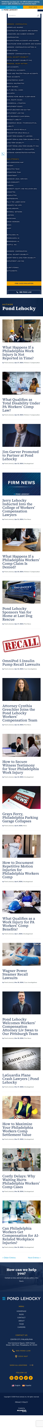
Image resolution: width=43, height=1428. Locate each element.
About (10, 156)
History (10, 166)
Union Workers (13, 222)
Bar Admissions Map (15, 162)
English (17, 1385)
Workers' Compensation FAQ (18, 54)
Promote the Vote (14, 205)
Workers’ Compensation (17, 24)
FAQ (8, 248)
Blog (21, 1314)
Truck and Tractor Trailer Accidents (22, 74)
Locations (11, 231)
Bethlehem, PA (12, 235)
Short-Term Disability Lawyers (19, 136)
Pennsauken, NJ (13, 238)
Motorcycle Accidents (16, 70)
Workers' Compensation (32, 363)
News (9, 225)
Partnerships (12, 199)
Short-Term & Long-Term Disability (21, 258)
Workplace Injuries (15, 27)
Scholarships (12, 209)
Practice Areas (14, 21)
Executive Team (13, 169)
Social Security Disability (17, 57)
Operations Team (14, 172)
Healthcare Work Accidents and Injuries (24, 44)
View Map (23, 1356)
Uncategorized (28, 463)
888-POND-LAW (25, 292)
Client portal (11, 7)
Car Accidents (13, 67)
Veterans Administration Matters (21, 153)
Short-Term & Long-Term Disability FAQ (23, 139)
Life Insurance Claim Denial (18, 116)
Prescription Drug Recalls (18, 133)
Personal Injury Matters (17, 64)
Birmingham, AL (13, 241)
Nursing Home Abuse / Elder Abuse (21, 97)
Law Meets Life (14, 2)
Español (28, 1385)
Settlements (12, 271)
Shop (9, 228)
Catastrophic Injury (15, 80)
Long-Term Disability (15, 143)
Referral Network (14, 212)
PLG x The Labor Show (16, 202)
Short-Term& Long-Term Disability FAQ (23, 146)
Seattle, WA (11, 245)
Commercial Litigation (16, 103)
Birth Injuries (12, 87)
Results (10, 264)
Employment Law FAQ (15, 113)
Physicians (11, 218)
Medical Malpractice (15, 83)
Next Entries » (34, 1257)
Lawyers (10, 215)
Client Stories (13, 268)
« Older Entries (9, 1257)
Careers (10, 185)
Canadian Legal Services (17, 179)
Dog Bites (11, 93)
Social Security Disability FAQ (19, 60)
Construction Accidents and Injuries (22, 31)
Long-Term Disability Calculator (20, 149)
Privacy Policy (21, 1402)
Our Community (13, 182)
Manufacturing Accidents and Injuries (23, 41)
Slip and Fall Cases (15, 90)
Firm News (27, 519)
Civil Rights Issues (14, 100)
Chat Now (33, 7)
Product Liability (14, 120)
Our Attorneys (13, 159)
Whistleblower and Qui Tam (18, 110)
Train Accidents (13, 77)
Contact (11, 277)
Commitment (12, 176)
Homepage (21, 1311)
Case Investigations (30, 669)
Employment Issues (14, 106)
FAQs (21, 1324)
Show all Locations (19, 1365)
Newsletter (12, 195)
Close (40, 10)
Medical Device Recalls (16, 130)
